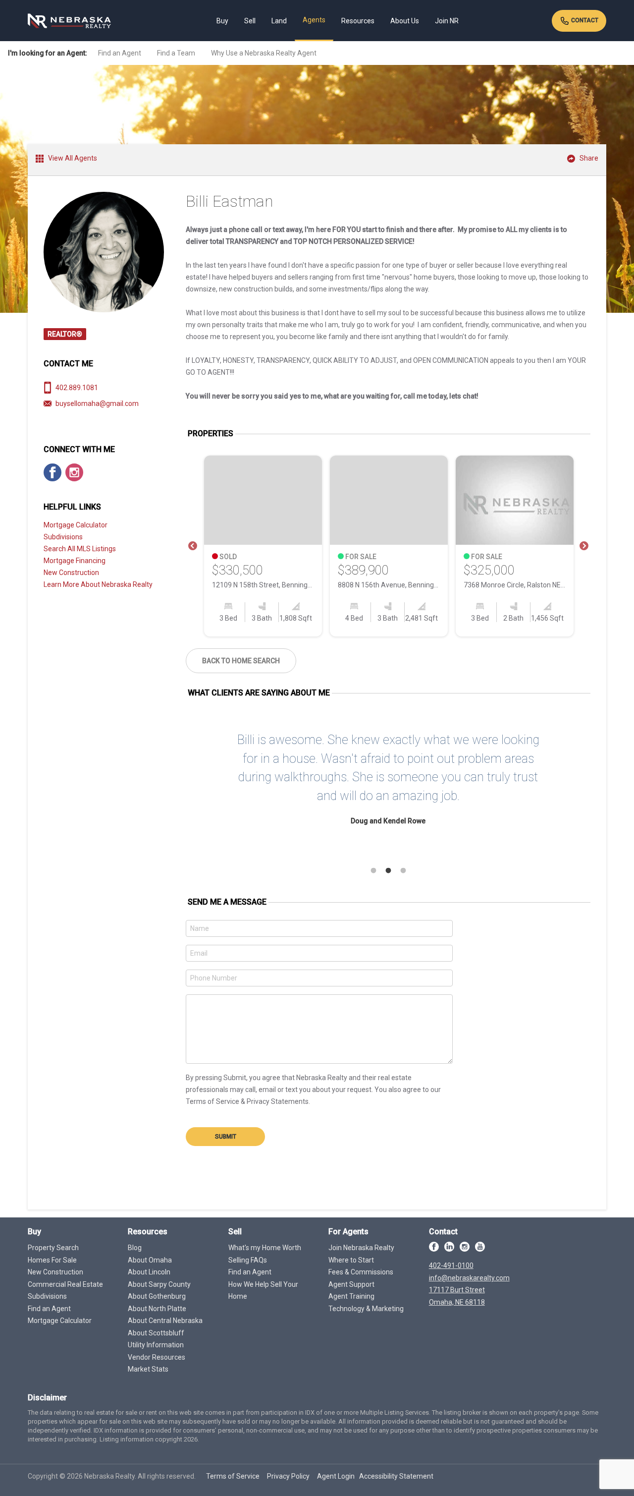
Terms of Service (233, 1476)
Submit (225, 1136)
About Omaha (150, 1260)
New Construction (71, 572)
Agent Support (351, 1284)
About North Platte (157, 1309)
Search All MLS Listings (80, 549)
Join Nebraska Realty (361, 1248)
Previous (193, 546)
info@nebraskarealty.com (469, 1278)
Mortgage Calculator (75, 525)
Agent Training (351, 1296)
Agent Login (336, 1476)
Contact (584, 20)
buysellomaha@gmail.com (97, 403)
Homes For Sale (52, 1260)
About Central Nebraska (165, 1320)
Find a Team (176, 53)
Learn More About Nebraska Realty (98, 584)
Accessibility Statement (396, 1476)
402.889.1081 (76, 388)
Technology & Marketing (366, 1309)
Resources (357, 21)
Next (584, 546)
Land (279, 21)
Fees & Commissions (360, 1272)
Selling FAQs (247, 1260)
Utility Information (156, 1345)
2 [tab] (388, 871)
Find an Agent (119, 53)
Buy (222, 21)
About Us (404, 21)
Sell (250, 21)
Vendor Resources (156, 1357)
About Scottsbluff (156, 1333)
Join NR (447, 21)
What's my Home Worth (264, 1248)
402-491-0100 (451, 1265)
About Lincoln (149, 1272)
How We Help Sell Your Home (263, 1290)
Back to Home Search (241, 661)
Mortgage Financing (75, 561)
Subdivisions (63, 537)
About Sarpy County (159, 1284)
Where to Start (351, 1260)
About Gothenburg (157, 1296)
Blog (135, 1248)
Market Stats (148, 1369)
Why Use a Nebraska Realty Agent (264, 53)
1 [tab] (373, 871)
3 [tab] (403, 871)
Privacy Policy (288, 1476)
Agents (314, 20)
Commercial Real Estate (65, 1284)
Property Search (53, 1248)
